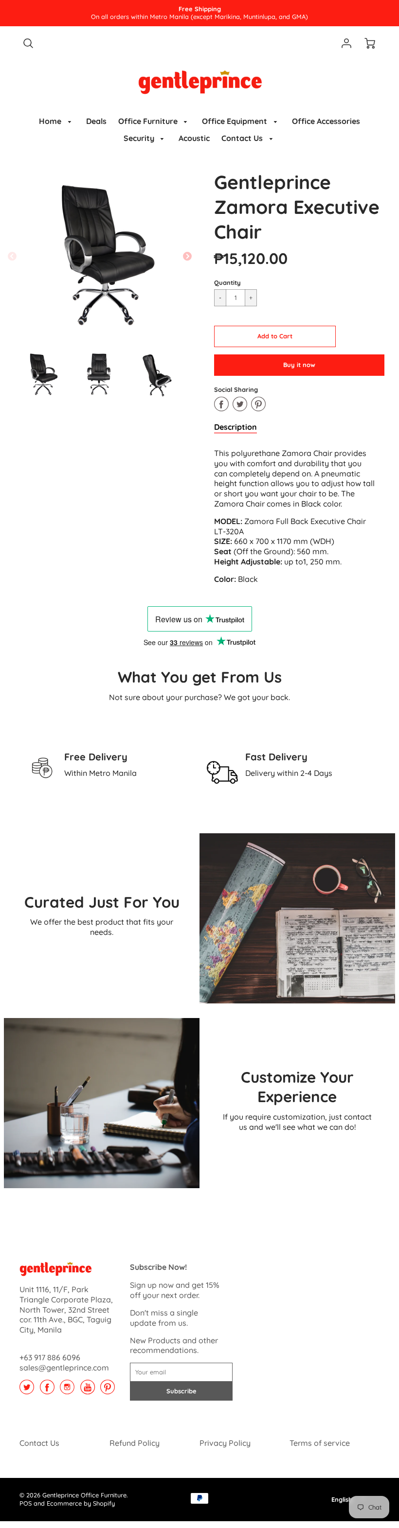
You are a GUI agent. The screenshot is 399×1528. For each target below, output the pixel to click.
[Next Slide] (187, 257)
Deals (96, 121)
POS (25, 1503)
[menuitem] (56, 121)
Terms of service (320, 1443)
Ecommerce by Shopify (81, 1503)
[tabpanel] (41, 374)
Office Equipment (235, 121)
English (341, 1499)
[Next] (380, 767)
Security (140, 138)
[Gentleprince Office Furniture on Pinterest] (107, 1390)
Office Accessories (326, 121)
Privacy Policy (225, 1443)
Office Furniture (149, 121)
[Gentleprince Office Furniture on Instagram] (67, 1390)
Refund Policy (134, 1443)
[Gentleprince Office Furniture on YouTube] (87, 1390)
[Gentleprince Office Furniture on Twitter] (26, 1390)
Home (51, 121)
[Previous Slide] (12, 257)
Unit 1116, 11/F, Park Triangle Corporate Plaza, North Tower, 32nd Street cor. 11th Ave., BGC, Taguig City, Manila (66, 1309)
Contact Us (243, 138)
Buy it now (299, 365)
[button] (275, 336)
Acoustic (194, 138)
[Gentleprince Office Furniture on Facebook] (47, 1390)
